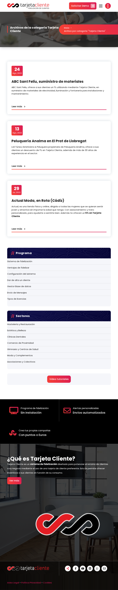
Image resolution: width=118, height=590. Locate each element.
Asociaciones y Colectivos (21, 361)
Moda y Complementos (20, 355)
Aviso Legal (13, 582)
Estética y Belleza (16, 330)
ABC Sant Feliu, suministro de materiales (47, 81)
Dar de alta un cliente (18, 280)
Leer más (17, 106)
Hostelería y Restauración (21, 324)
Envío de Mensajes (17, 292)
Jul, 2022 (17, 190)
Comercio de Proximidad (20, 342)
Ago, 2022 (17, 71)
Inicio (66, 27)
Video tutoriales (59, 379)
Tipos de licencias (16, 298)
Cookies (47, 582)
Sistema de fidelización (19, 261)
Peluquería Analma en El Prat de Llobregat (49, 141)
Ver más (14, 480)
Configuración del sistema (21, 273)
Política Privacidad (31, 582)
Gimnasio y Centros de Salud (22, 349)
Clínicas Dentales (16, 336)
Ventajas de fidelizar (18, 267)
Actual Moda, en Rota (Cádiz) (38, 200)
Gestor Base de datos (19, 286)
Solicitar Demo (80, 5)
